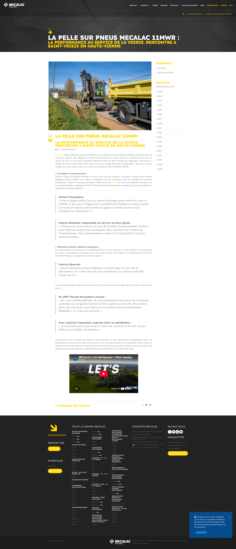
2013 (160, 146)
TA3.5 (93, 471)
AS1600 (74, 524)
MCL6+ (74, 501)
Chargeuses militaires (118, 504)
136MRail (114, 516)
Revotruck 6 (97, 502)
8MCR (73, 466)
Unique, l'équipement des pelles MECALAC (145, 442)
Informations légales (138, 540)
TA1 (93, 462)
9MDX (94, 494)
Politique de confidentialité (155, 540)
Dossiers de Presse (166, 73)
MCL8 (73, 504)
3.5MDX (94, 489)
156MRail (114, 519)
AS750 (74, 513)
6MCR (73, 464)
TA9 (93, 481)
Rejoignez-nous (171, 540)
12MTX (75, 439)
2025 (160, 91)
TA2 (93, 465)
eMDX (95, 512)
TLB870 (114, 444)
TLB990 (114, 452)
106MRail (115, 513)
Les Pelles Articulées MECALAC (141, 434)
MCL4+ (74, 496)
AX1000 (94, 445)
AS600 (74, 510)
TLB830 (94, 525)
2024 (160, 96)
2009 (160, 164)
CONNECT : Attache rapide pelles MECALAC (148, 445)
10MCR (74, 469)
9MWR (74, 450)
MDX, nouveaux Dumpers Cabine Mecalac (145, 447)
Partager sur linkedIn (146, 405)
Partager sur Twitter (150, 405)
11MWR (114, 182)
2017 (160, 128)
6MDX (94, 492)
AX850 (94, 442)
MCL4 (73, 493)
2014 (160, 142)
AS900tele (75, 519)
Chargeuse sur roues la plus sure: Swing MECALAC (147, 431)
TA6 (93, 478)
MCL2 (73, 490)
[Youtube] (177, 432)
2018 (160, 123)
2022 (160, 105)
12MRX (75, 442)
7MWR (74, 447)
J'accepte (201, 532)
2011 (160, 155)
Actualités (162, 68)
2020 (160, 114)
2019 (160, 119)
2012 (160, 151)
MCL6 (73, 499)
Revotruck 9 (97, 505)
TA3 (93, 468)
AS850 (74, 516)
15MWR (74, 456)
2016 (160, 132)
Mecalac (59, 155)
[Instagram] (181, 432)
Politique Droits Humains (141, 543)
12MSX (75, 436)
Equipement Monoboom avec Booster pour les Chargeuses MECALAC (146, 438)
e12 (73, 483)
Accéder (54, 448)
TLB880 (114, 446)
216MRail (114, 522)
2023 (160, 101)
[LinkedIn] (173, 432)
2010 (160, 160)
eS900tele (97, 434)
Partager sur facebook (142, 405)
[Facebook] (169, 432)
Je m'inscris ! (178, 453)
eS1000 (96, 431)
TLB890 (114, 449)
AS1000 (74, 522)
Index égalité (182, 540)
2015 (160, 137)
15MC (73, 477)
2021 (160, 110)
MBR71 (114, 465)
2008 (160, 169)
